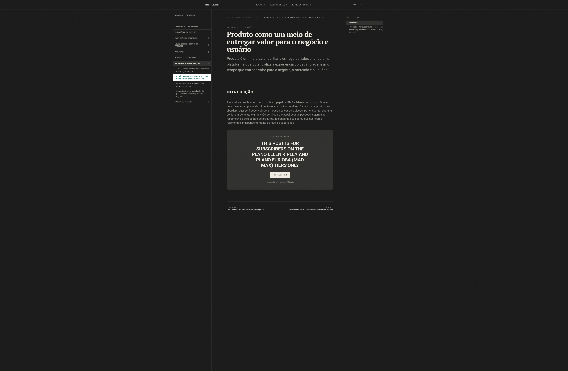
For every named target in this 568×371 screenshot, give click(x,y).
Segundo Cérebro (278, 5)
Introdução (354, 23)
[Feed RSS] (361, 5)
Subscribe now (280, 175)
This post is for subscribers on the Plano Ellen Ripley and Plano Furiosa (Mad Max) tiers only (366, 29)
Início (230, 17)
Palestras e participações (187, 63)
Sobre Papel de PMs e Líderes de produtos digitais (190, 85)
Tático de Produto (183, 102)
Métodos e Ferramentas (185, 58)
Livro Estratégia (301, 5)
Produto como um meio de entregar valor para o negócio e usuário (192, 77)
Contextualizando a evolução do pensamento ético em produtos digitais (190, 93)
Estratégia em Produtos (186, 32)
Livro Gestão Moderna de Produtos (186, 45)
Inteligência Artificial (186, 38)
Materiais (179, 52)
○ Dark (353, 4)
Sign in (291, 182)
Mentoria (260, 5)
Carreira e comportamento (187, 27)
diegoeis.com (211, 5)
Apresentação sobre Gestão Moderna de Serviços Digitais (192, 70)
